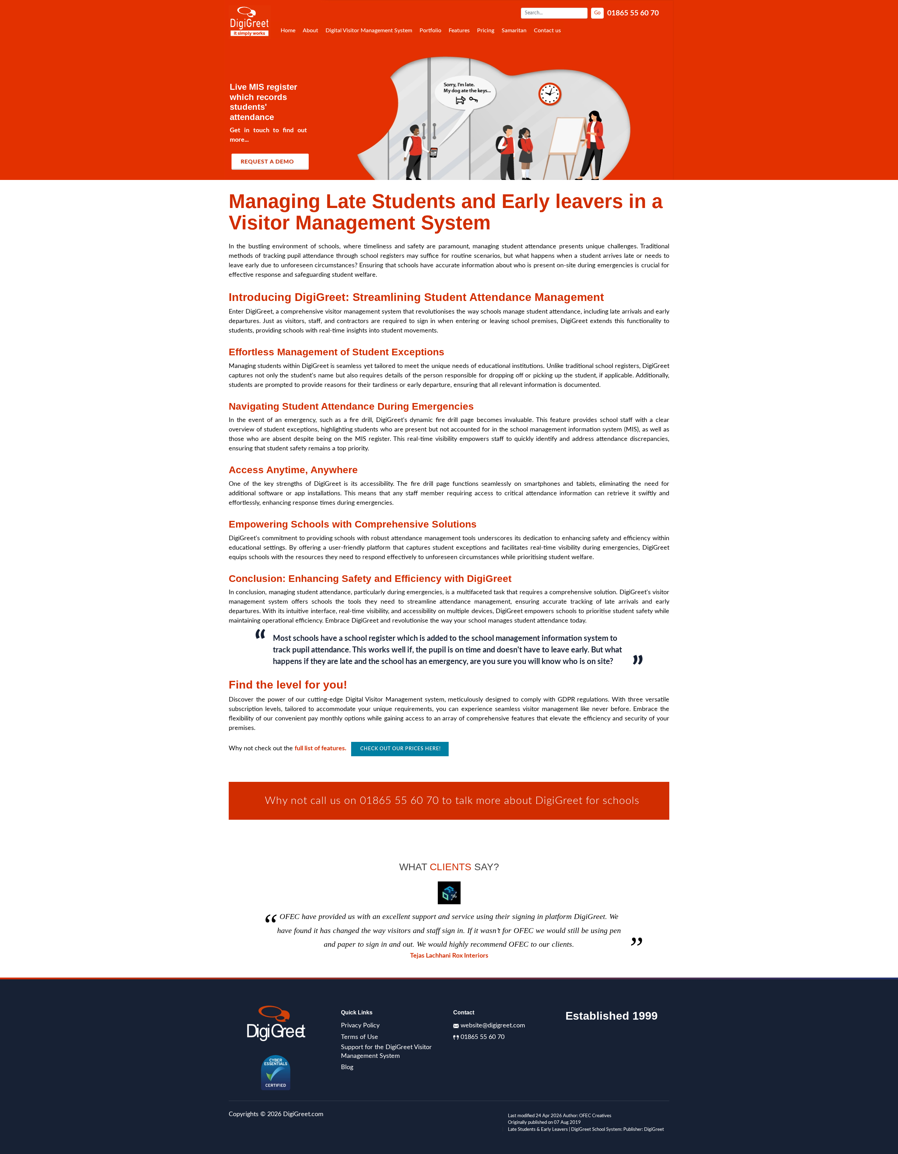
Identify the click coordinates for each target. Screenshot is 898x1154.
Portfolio (430, 30)
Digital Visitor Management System (369, 30)
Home (288, 30)
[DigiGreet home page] (250, 22)
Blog (347, 1067)
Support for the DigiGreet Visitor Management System (386, 1051)
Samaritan (514, 30)
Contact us (547, 30)
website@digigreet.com (493, 1025)
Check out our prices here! (400, 748)
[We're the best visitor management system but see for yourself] (449, 90)
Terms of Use (359, 1037)
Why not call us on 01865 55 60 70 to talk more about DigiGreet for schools (449, 801)
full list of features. (321, 748)
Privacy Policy (360, 1025)
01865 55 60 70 (633, 13)
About (310, 30)
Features (459, 30)
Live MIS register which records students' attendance (263, 102)
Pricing (485, 30)
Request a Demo (267, 162)
